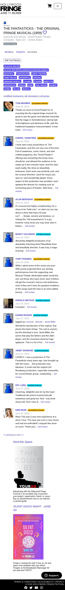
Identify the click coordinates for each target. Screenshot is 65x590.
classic (27, 81)
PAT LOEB (20, 385)
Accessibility (46, 582)
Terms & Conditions (25, 582)
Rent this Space (22, 441)
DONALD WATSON (24, 300)
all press (44, 96)
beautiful (9, 73)
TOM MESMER (22, 103)
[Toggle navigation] (58, 6)
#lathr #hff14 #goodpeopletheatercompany (26, 70)
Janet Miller (50, 322)
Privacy (59, 582)
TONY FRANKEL (23, 259)
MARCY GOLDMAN (25, 234)
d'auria (37, 81)
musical (26, 89)
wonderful (24, 77)
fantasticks (10, 85)
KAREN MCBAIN (23, 315)
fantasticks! (23, 73)
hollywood (41, 85)
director (48, 81)
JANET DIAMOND (24, 350)
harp (30, 85)
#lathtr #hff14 (12, 66)
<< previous (9, 435)
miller (16, 89)
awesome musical (12, 81)
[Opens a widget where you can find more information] (51, 575)
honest (53, 85)
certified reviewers (13, 96)
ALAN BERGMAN (24, 199)
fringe (22, 85)
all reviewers (31, 96)
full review (27, 130)
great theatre (39, 73)
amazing (37, 77)
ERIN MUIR (20, 410)
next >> (20, 435)
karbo (7, 89)
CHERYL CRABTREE (25, 138)
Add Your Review (12, 60)
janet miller (10, 77)
